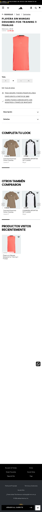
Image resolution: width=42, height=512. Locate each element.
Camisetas (26, 14)
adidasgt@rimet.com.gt (29, 494)
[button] (36, 8)
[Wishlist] (8, 8)
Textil (18, 14)
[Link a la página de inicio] (7, 14)
